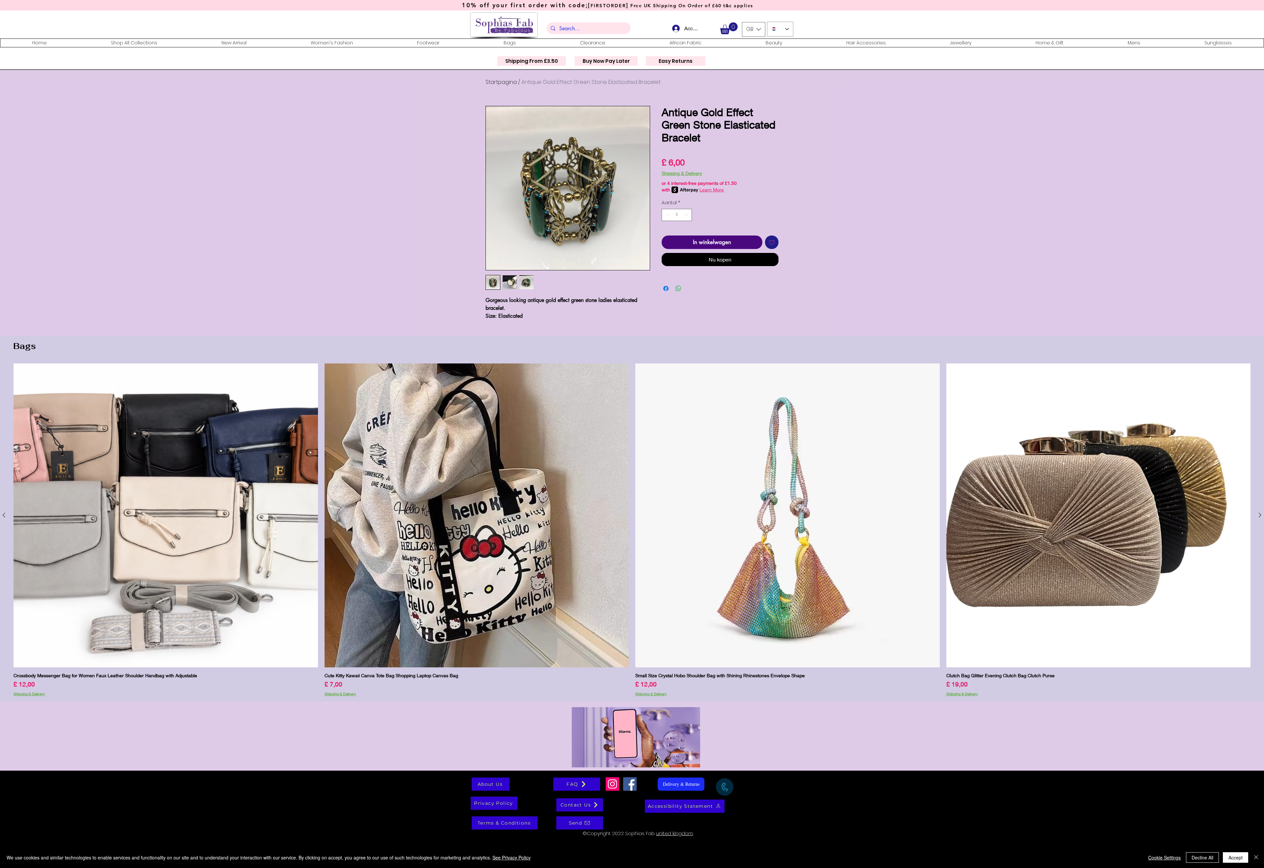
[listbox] (753, 29)
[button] (729, 28)
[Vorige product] (4, 515)
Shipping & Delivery (682, 173)
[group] (632, 529)
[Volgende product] (1260, 515)
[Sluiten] (1256, 857)
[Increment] (687, 215)
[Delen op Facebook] (666, 288)
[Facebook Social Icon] (630, 784)
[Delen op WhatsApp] (678, 288)
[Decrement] (667, 215)
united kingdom (674, 833)
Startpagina (501, 82)
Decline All (1202, 857)
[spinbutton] (677, 215)
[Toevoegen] (772, 242)
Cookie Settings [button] (1164, 857)
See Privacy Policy (511, 857)
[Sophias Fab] (612, 784)
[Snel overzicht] (165, 515)
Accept (1235, 857)
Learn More (711, 189)
